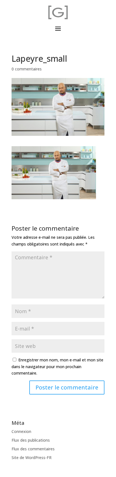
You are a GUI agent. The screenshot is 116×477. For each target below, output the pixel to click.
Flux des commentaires (33, 448)
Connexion (21, 431)
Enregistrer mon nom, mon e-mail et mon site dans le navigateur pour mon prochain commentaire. (57, 366)
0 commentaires (27, 69)
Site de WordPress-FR (32, 457)
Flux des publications (31, 440)
